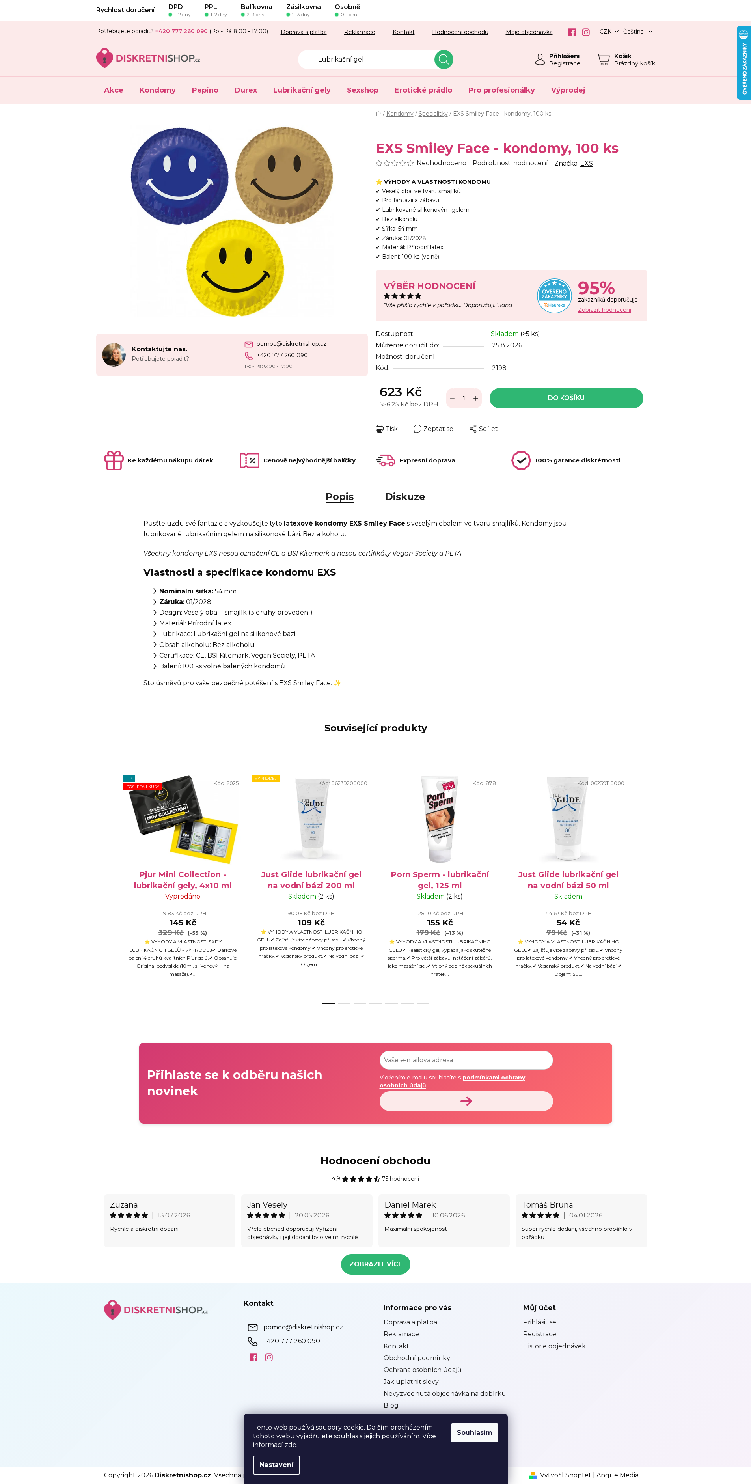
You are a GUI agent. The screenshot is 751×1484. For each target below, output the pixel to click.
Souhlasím (474, 1432)
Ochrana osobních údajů (423, 1370)
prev (110, 887)
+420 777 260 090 (282, 355)
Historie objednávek (554, 1346)
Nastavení (276, 1465)
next (641, 887)
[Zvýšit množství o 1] (476, 398)
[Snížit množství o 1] (452, 398)
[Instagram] (583, 32)
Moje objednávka (529, 31)
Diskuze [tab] (405, 496)
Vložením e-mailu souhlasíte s (452, 1081)
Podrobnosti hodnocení (510, 163)
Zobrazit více (375, 1264)
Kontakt (404, 31)
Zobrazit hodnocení (604, 310)
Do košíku (566, 398)
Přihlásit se (539, 1322)
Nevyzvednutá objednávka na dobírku (445, 1393)
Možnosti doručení (405, 356)
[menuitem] (113, 90)
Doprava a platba (304, 31)
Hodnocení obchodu (460, 31)
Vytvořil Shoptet (565, 1475)
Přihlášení (564, 56)
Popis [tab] (340, 496)
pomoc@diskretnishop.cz (291, 343)
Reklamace (359, 31)
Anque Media (617, 1475)
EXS (586, 163)
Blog (391, 1405)
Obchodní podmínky (417, 1358)
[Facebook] (569, 32)
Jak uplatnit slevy (411, 1381)
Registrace (565, 63)
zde (290, 1445)
